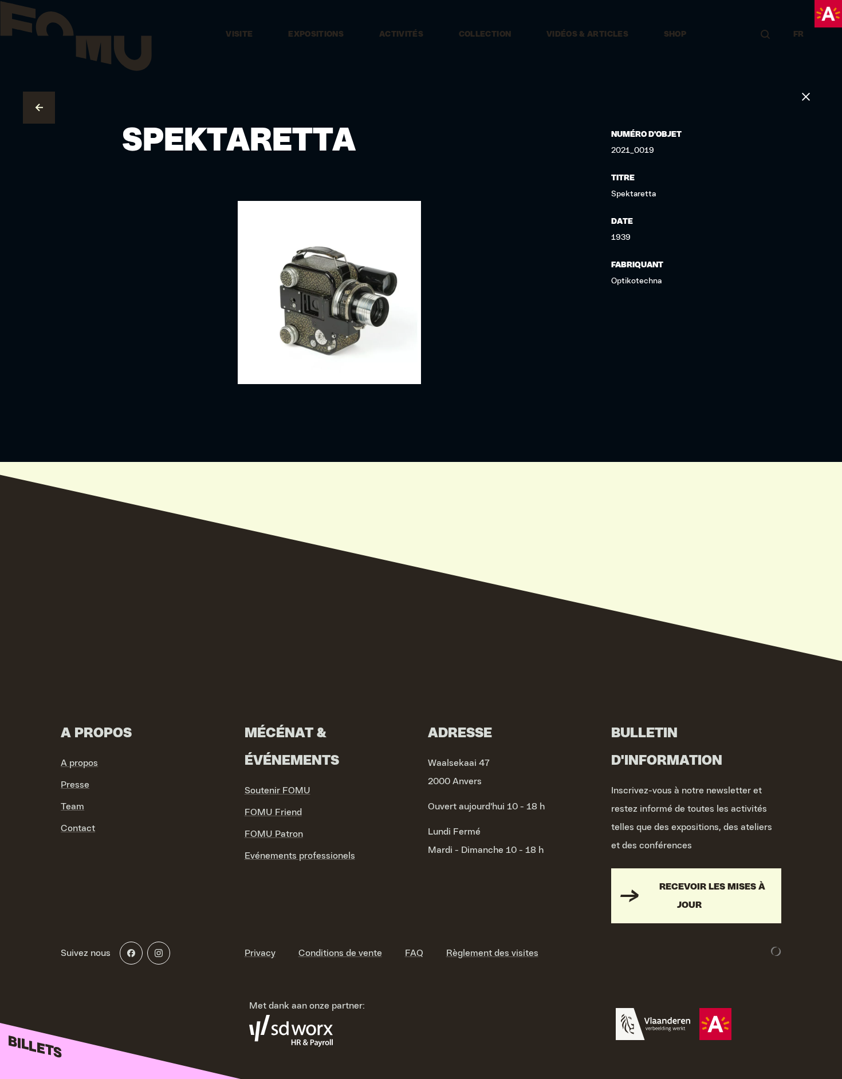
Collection (485, 34)
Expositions (316, 34)
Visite (239, 34)
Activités (401, 34)
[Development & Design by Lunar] (776, 951)
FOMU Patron (274, 834)
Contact (78, 828)
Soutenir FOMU (277, 790)
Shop (675, 34)
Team (72, 806)
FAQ (414, 953)
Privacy (260, 953)
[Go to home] (76, 34)
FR (798, 34)
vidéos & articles (587, 34)
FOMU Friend (273, 812)
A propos (79, 763)
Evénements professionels (300, 855)
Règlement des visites (492, 953)
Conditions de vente (340, 953)
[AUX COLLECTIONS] (39, 108)
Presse (75, 784)
